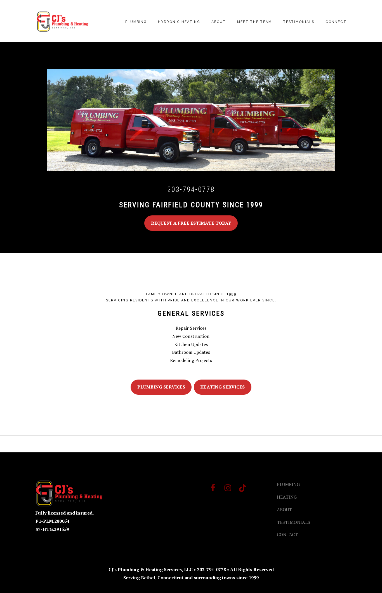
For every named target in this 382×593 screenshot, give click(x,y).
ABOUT (284, 509)
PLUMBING (288, 484)
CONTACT (287, 534)
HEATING (287, 497)
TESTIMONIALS (293, 522)
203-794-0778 (191, 189)
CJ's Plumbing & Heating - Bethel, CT (63, 21)
